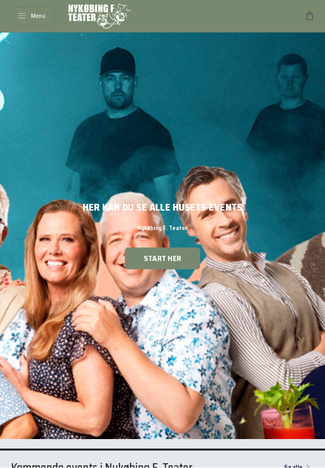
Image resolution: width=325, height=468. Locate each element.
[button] (157, 430)
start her (162, 258)
